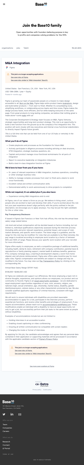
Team (5, 424)
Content (6, 445)
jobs (18, 48)
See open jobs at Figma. (19, 77)
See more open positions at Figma (42, 366)
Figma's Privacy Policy (48, 339)
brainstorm (67, 103)
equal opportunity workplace (46, 281)
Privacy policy (37, 389)
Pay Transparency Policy (50, 261)
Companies (7, 428)
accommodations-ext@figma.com (57, 304)
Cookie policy (47, 389)
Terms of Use (8, 454)
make (24, 115)
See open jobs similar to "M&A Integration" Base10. (29, 80)
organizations (7, 48)
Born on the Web (26, 103)
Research (6, 442)
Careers (6, 431)
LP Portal (6, 448)
